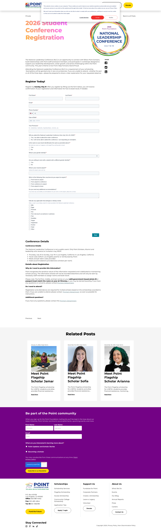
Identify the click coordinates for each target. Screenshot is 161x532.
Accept (97, 17)
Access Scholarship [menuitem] (61, 496)
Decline (111, 17)
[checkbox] (53, 450)
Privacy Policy (112, 525)
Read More (34, 394)
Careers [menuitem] (115, 507)
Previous (28, 318)
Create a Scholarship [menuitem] (91, 496)
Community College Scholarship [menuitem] (61, 500)
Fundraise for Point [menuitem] (90, 488)
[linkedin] (33, 526)
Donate (128, 5)
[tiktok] (37, 526)
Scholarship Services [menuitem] (62, 488)
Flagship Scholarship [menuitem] (62, 492)
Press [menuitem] (114, 503)
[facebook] (30, 526)
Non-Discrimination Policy (127, 525)
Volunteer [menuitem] (86, 503)
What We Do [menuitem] (117, 488)
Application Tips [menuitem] (60, 505)
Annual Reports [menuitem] (118, 499)
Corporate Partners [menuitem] (90, 492)
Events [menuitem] (114, 492)
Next (39, 318)
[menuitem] (66, 510)
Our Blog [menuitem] (115, 496)
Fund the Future (35, 511)
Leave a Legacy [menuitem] (89, 499)
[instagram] (26, 526)
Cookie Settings (84, 17)
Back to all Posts (129, 16)
